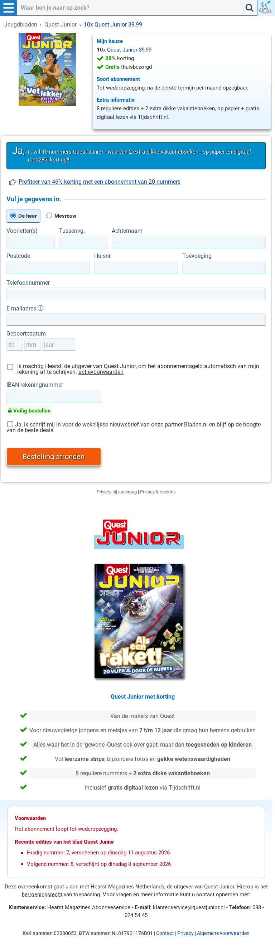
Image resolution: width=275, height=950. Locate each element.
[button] (8, 8)
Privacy (185, 933)
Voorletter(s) (22, 231)
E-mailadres (22, 308)
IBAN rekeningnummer (34, 385)
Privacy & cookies (158, 492)
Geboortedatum (26, 334)
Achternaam (127, 231)
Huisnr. (103, 256)
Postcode (18, 256)
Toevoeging (197, 256)
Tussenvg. (72, 231)
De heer (27, 216)
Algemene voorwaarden (223, 933)
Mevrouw (64, 216)
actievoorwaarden (101, 371)
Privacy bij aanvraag (117, 492)
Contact (165, 933)
